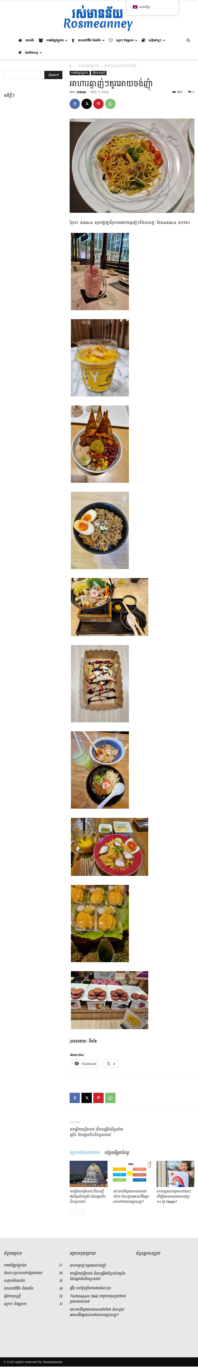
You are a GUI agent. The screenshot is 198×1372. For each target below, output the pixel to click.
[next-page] (81, 1212)
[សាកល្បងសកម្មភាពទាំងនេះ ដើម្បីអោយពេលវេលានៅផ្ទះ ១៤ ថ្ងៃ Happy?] (175, 1174)
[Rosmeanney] (99, 17)
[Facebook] (75, 104)
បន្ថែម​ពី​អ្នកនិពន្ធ (116, 1153)
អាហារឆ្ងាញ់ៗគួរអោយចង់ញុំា (88, 1265)
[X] (86, 104)
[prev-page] (73, 1212)
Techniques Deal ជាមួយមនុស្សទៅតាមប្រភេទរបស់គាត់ (98, 1298)
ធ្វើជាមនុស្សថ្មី (99, 73)
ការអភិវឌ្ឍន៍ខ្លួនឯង (88, 66)
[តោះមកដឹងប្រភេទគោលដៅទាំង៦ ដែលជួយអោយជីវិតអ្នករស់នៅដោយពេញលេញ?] (132, 1174)
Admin (81, 92)
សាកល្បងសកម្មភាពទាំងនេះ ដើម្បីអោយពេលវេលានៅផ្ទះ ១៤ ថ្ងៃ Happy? (173, 1196)
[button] (188, 40)
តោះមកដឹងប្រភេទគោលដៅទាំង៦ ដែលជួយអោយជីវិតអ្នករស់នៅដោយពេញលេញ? (131, 1196)
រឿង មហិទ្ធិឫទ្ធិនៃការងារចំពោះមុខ (90, 1288)
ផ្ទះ (71, 66)
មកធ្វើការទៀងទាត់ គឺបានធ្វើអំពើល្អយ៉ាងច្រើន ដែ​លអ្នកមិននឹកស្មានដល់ (96, 1132)
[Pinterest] (98, 104)
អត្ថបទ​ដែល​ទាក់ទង (84, 1153)
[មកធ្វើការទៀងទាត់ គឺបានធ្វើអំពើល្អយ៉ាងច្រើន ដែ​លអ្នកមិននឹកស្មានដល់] (89, 1174)
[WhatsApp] (110, 104)
